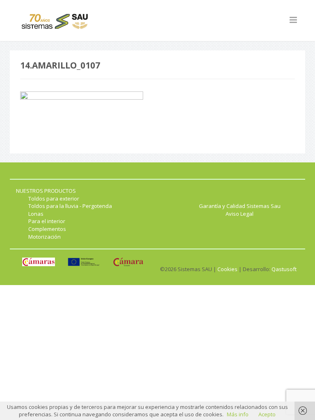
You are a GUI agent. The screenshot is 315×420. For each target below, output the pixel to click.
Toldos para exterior (53, 198)
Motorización (44, 236)
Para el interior (46, 221)
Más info (238, 414)
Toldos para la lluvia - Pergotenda (70, 206)
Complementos (47, 229)
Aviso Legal (239, 213)
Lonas (35, 213)
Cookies (227, 269)
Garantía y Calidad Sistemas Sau (240, 206)
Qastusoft (284, 269)
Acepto (267, 414)
